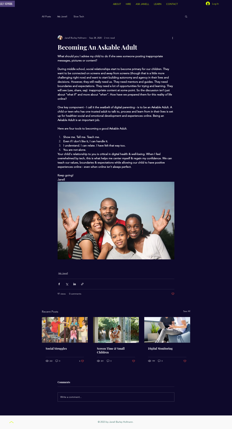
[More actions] (172, 38)
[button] (158, 4)
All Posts (46, 16)
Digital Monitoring (160, 348)
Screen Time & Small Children (111, 350)
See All (186, 311)
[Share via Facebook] (59, 284)
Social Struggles (56, 348)
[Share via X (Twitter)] (66, 284)
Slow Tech (79, 16)
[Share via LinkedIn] (74, 284)
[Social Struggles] (65, 330)
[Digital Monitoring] (167, 330)
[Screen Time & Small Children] (116, 330)
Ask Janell (62, 16)
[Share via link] (82, 284)
